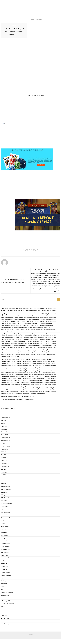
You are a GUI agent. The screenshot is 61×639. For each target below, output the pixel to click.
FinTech (3, 523)
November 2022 (5, 440)
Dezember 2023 (5, 417)
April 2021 (4, 472)
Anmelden (4, 615)
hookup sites (4, 540)
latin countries (4, 552)
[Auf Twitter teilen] (29, 250)
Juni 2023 (3, 420)
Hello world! (13, 408)
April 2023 (4, 426)
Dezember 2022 (5, 437)
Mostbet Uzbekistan (6, 575)
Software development (7, 592)
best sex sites (4, 515)
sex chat (3, 586)
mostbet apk (4, 560)
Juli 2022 (3, 452)
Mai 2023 (3, 423)
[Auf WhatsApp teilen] (24, 250)
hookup (3, 538)
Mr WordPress (5, 408)
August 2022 (4, 449)
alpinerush (39, 19)
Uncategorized (29, 255)
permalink (49, 255)
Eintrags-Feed (5, 618)
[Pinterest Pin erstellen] (34, 250)
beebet (3, 509)
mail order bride (5, 558)
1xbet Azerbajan (5, 486)
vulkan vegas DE (5, 600)
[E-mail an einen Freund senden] (32, 250)
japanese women (5, 549)
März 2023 (4, 429)
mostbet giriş (4, 566)
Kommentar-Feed (5, 621)
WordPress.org (5, 623)
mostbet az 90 (4, 563)
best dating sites (5, 512)
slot (2, 589)
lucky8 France (5, 555)
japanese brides (5, 546)
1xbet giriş (4, 495)
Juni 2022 (3, 455)
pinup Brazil (4, 583)
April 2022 (4, 460)
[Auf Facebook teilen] (26, 250)
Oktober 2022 (4, 443)
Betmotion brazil (5, 518)
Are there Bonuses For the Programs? (14, 29)
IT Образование (5, 543)
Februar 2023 (4, 432)
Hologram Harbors (9, 34)
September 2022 (5, 446)
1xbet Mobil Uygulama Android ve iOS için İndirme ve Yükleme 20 (18, 396)
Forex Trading (4, 529)
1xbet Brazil (4, 492)
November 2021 (5, 466)
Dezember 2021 (5, 463)
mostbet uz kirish (5, 572)
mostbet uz (4, 569)
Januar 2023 (4, 435)
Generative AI (4, 532)
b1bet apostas (5, 506)
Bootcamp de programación (8, 520)
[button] (2, 3)
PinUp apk (4, 580)
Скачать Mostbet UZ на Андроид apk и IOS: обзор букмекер (17, 399)
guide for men (4, 535)
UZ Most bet (4, 598)
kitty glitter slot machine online (36, 95)
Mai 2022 (3, 457)
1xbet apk (3, 483)
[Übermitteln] (58, 299)
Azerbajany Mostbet (6, 503)
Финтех (3, 606)
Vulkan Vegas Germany (7, 603)
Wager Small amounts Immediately (13, 31)
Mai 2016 (3, 475)
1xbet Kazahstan (5, 498)
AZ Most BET (4, 500)
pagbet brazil (4, 578)
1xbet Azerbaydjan (6, 489)
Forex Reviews (5, 526)
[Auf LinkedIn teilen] (37, 250)
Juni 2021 (3, 469)
